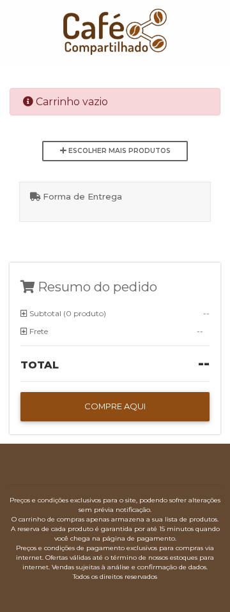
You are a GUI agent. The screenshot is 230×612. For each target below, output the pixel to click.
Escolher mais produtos (118, 151)
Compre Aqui (115, 406)
